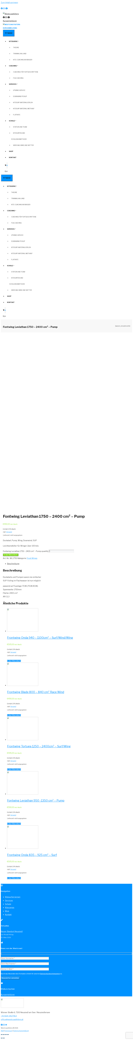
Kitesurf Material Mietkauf (23, 108)
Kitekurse (13, 41)
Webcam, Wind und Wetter (23, 145)
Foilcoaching (18, 78)
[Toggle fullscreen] (6, 1034)
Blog (7, 911)
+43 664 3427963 (9, 1016)
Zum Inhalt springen (9, 2)
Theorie (16, 47)
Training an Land (19, 53)
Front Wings (32, 558)
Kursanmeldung (10, 21)
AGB (2, 1031)
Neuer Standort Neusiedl (12, 931)
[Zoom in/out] (8, 1034)
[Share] (4, 1034)
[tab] (68, 563)
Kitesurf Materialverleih (23, 102)
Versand (9, 532)
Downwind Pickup (20, 96)
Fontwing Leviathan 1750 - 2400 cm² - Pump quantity (25, 551)
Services (12, 84)
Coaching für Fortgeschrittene (25, 72)
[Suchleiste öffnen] (6, 171)
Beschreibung (13, 564)
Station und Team (20, 127)
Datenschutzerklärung (21, 1031)
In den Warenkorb (11, 555)
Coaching (13, 66)
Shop (11, 151)
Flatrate (16, 115)
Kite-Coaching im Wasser (22, 60)
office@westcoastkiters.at (12, 1019)
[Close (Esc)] (1, 1034)
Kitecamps (9, 907)
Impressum (8, 1031)
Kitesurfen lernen (12, 897)
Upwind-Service (19, 90)
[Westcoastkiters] (11, 24)
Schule (12, 121)
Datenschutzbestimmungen (50, 974)
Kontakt (12, 157)
